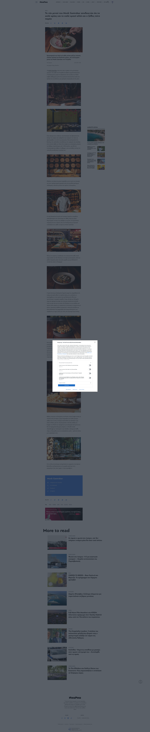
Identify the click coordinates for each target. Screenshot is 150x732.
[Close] (95, 342)
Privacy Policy (81, 389)
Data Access (75, 389)
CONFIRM (66, 385)
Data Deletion (68, 389)
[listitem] (75, 362)
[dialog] (75, 366)
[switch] (89, 365)
